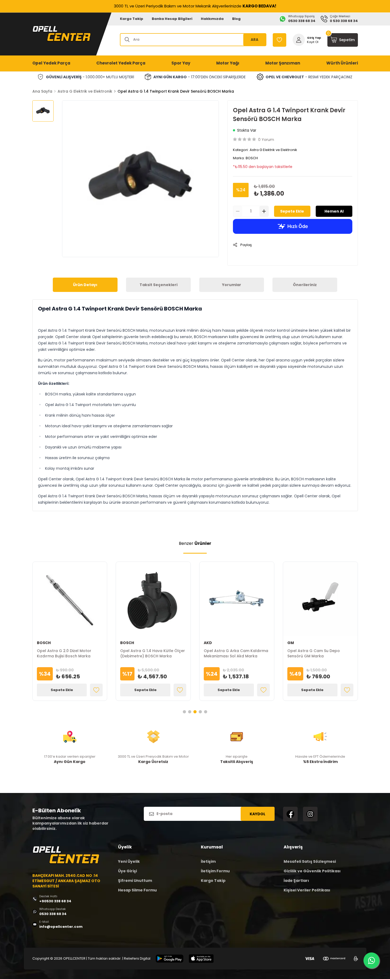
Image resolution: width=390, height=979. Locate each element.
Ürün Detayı (85, 284)
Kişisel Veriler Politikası (307, 890)
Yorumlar (231, 284)
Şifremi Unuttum (135, 880)
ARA (254, 39)
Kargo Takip (131, 18)
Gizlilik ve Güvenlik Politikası (312, 871)
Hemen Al (334, 211)
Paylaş (246, 244)
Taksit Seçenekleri (158, 284)
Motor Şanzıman (282, 63)
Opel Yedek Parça (51, 63)
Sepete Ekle (292, 211)
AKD (208, 642)
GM (290, 642)
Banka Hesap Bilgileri (172, 18)
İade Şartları (296, 880)
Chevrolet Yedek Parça (120, 63)
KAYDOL (257, 814)
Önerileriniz (305, 284)
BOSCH (252, 158)
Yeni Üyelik (129, 861)
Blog (236, 18)
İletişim (208, 861)
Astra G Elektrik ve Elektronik (85, 91)
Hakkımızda (212, 18)
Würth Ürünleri (342, 63)
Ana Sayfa (42, 91)
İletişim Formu (215, 871)
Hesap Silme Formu (137, 890)
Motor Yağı (227, 63)
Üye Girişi (127, 871)
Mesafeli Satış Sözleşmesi (310, 861)
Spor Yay (180, 63)
